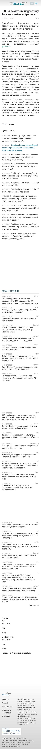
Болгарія (36, 325)
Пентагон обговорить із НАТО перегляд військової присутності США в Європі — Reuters (20, 599)
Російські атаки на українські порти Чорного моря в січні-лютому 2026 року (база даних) (20, 157)
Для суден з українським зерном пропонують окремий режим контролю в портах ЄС (20, 546)
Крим (37, 354)
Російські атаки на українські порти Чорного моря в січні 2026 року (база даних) (20, 166)
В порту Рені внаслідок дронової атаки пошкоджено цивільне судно (19, 427)
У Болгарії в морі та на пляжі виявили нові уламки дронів (19, 556)
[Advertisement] (20, 264)
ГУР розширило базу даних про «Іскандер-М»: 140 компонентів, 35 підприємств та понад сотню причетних (20, 301)
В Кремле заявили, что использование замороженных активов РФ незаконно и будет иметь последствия (20, 465)
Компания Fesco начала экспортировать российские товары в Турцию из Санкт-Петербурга (20, 535)
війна (11, 124)
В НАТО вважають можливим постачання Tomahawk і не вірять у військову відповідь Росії (19, 236)
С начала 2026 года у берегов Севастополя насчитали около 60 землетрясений (17, 487)
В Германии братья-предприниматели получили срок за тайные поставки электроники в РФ (19, 566)
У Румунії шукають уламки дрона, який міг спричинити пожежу (19, 311)
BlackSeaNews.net (23, 716)
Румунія (36, 307)
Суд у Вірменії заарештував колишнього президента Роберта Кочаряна (20, 368)
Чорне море (34, 443)
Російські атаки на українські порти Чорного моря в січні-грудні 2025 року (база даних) (20, 176)
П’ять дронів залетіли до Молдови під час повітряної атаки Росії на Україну (19, 589)
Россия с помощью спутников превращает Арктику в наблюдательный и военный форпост (20, 217)
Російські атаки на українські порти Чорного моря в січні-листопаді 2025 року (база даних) (19, 198)
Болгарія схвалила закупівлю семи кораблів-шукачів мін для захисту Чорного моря (17, 329)
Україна (36, 296)
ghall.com (6, 46)
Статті (5, 703)
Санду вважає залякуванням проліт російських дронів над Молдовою (18, 339)
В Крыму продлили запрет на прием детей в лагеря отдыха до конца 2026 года (19, 476)
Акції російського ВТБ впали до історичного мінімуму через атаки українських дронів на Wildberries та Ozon (18, 578)
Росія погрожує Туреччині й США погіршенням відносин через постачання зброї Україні (19, 138)
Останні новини (10, 291)
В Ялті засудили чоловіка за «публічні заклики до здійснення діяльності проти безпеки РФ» (20, 358)
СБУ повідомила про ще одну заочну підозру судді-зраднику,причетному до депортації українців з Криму (19, 417)
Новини (5, 699)
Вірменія (36, 365)
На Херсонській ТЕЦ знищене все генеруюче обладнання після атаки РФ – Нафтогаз (20, 378)
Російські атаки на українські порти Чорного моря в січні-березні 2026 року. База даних (20, 147)
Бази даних (7, 706)
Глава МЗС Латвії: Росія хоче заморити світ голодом (19, 319)
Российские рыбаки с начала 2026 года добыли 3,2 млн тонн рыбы (20, 525)
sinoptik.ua (26, 653)
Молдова (36, 336)
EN (36, 3)
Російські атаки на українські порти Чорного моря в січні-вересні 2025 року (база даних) (20, 226)
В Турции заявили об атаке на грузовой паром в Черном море (20, 447)
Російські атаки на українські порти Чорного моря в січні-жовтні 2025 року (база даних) (20, 208)
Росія (37, 18)
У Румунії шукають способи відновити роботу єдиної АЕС (19, 348)
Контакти (6, 716)
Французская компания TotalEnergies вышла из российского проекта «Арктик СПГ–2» (20, 437)
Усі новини (34, 605)
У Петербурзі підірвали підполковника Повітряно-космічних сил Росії (19, 455)
